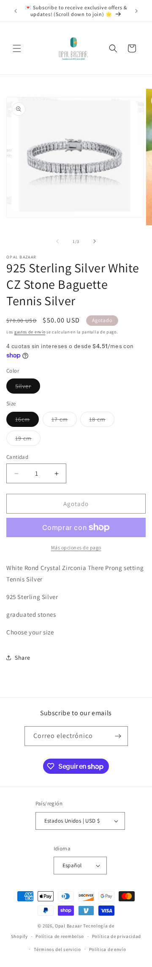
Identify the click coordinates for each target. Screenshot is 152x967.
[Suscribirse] (118, 736)
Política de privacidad (116, 936)
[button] (17, 48)
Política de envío (107, 949)
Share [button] (22, 657)
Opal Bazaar (68, 926)
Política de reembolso (59, 936)
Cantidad (17, 457)
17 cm (64, 421)
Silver (27, 388)
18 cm (101, 421)
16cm (27, 421)
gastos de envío (30, 332)
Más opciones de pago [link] (76, 547)
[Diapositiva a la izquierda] (57, 241)
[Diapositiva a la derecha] (94, 241)
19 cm (28, 440)
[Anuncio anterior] (15, 11)
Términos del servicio (57, 949)
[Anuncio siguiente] (136, 11)
